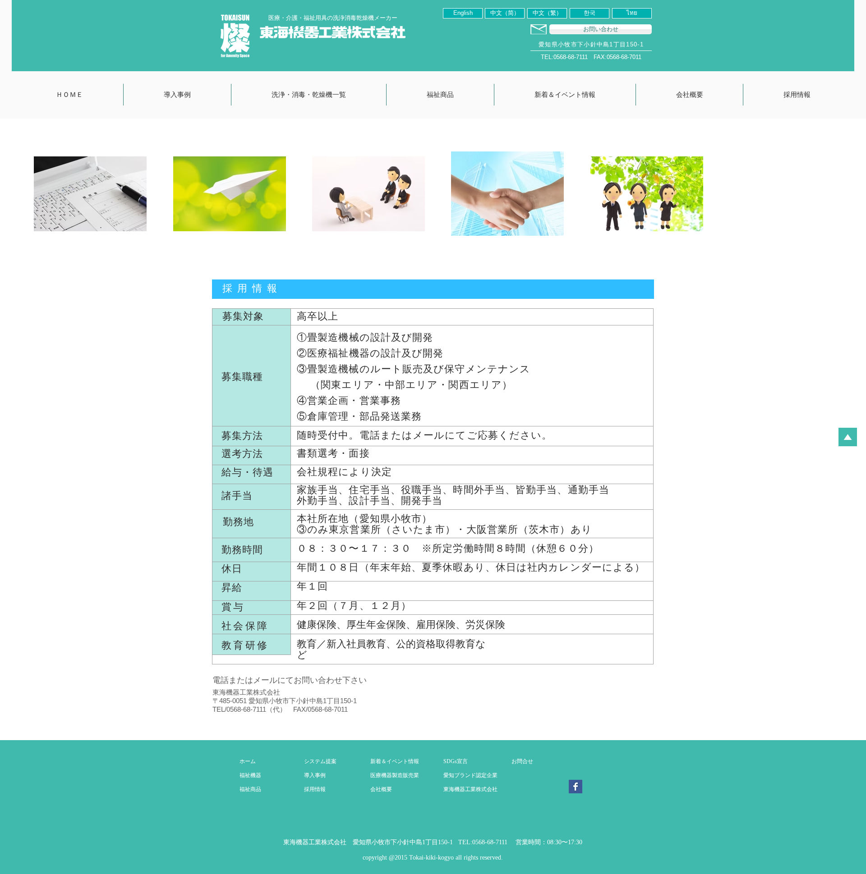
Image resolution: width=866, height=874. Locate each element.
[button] (177, 94)
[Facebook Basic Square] (575, 786)
